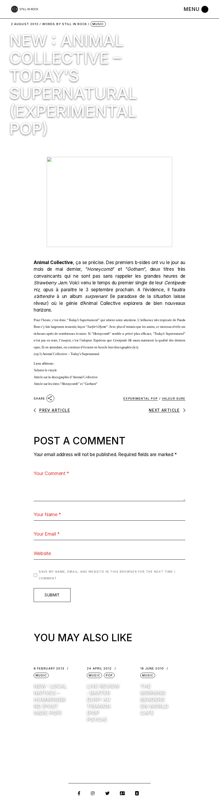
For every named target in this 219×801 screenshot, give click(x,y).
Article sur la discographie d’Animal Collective (66, 377)
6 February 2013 (49, 668)
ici (135, 347)
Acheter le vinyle (45, 370)
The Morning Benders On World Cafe (154, 699)
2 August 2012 (24, 24)
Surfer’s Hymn (96, 327)
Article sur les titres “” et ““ (65, 384)
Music (98, 24)
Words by (64, 24)
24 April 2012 (99, 668)
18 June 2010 (152, 668)
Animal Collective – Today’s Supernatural (70, 354)
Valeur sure (173, 398)
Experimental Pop (140, 398)
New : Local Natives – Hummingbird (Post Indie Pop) (50, 699)
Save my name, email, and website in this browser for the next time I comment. (107, 575)
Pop (109, 675)
